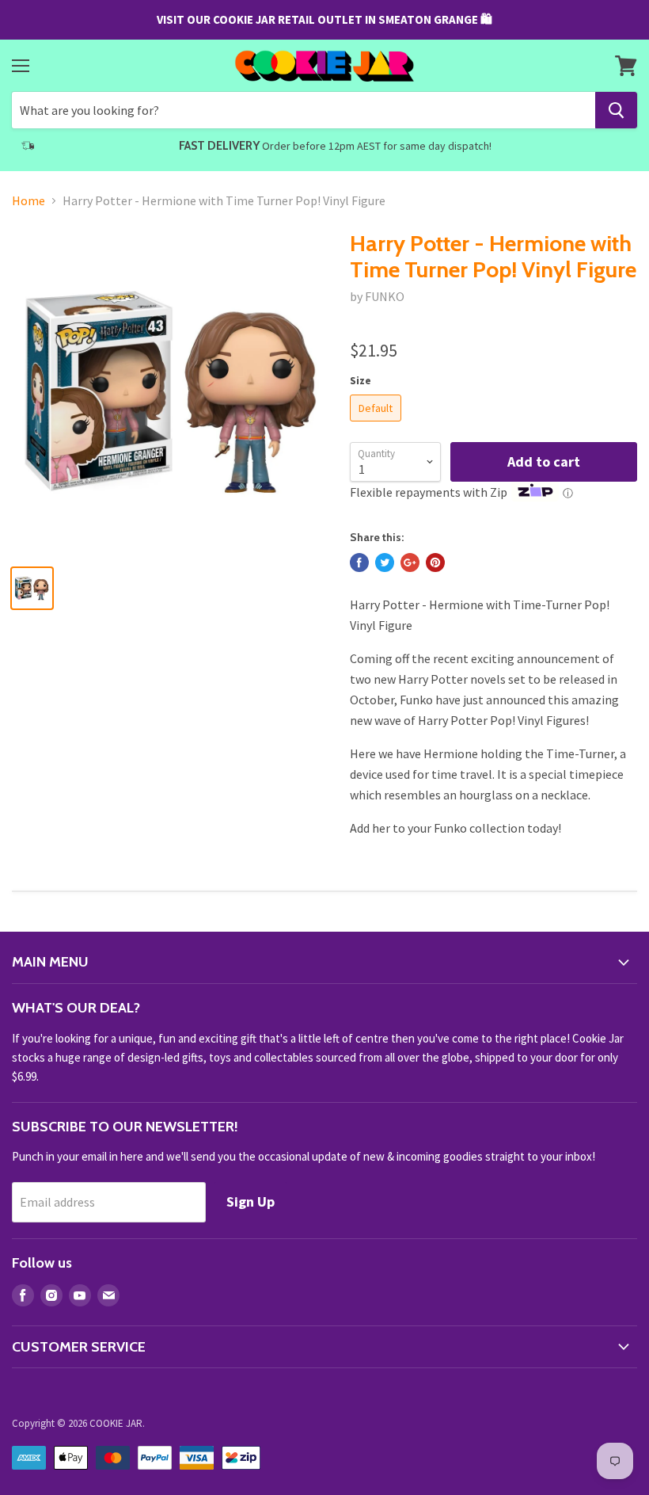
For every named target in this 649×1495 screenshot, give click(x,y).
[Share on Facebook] (359, 562)
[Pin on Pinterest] (435, 562)
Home (28, 200)
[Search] (616, 110)
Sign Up (250, 1201)
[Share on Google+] (409, 562)
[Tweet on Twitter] (384, 562)
